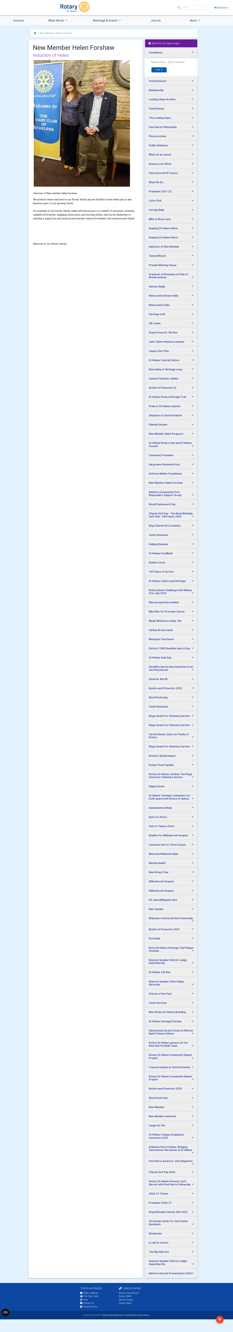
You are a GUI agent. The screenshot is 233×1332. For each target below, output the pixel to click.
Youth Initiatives (158, 535)
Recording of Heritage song (165, 369)
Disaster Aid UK (158, 679)
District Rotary (126, 1299)
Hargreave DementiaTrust (164, 464)
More (193, 20)
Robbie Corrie (157, 562)
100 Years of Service (161, 571)
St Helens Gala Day (160, 657)
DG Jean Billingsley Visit (163, 899)
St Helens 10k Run (159, 972)
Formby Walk (156, 209)
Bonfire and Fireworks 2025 (165, 1088)
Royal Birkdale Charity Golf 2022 (168, 1212)
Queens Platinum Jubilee (163, 378)
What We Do (156, 182)
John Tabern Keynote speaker (166, 341)
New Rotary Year (159, 872)
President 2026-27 (160, 1202)
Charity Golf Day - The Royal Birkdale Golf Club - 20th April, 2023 (171, 515)
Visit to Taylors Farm (161, 826)
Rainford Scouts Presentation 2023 (170, 1273)
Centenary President (161, 455)
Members (222, 7)
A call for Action (158, 1242)
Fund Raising (156, 108)
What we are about (160, 154)
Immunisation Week (160, 807)
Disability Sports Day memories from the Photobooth (171, 668)
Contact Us (88, 1303)
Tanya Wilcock (157, 255)
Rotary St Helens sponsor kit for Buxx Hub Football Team (168, 1044)
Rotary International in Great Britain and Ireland (125, 1315)
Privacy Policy (90, 1306)
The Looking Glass (160, 117)
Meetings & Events (105, 20)
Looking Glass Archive (162, 99)
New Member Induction (162, 1116)
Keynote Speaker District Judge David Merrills (168, 961)
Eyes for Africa (158, 817)
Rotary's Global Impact (162, 755)
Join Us (156, 20)
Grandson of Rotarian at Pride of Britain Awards (168, 276)
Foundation (155, 52)
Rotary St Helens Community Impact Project (170, 1056)
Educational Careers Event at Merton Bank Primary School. (171, 1032)
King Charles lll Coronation (165, 525)
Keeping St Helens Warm (163, 228)
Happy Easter (157, 786)
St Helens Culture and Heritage (167, 581)
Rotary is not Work (160, 163)
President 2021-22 (160, 191)
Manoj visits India (159, 305)
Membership (156, 90)
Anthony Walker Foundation (165, 473)
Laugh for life (157, 1125)
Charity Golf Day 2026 (162, 1172)
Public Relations (158, 145)
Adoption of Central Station (165, 415)
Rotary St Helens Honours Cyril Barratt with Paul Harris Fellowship (170, 1183)
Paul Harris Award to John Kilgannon (171, 1161)
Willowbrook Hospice (161, 881)
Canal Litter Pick (159, 351)
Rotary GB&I (125, 1296)
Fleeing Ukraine (158, 424)
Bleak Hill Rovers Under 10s (165, 620)
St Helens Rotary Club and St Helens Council (170, 444)
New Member (156, 1107)
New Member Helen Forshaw (166, 482)
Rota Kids (154, 938)
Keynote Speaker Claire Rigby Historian (166, 983)
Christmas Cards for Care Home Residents (168, 1223)
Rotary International (129, 1293)
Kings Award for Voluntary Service (169, 715)
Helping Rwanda (158, 544)
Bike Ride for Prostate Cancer (167, 611)
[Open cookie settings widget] (5, 1312)
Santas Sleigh (157, 286)
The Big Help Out (159, 1251)
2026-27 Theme (158, 1193)
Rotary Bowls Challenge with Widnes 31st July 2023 (170, 592)
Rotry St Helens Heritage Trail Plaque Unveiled (171, 949)
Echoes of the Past (160, 993)
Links (85, 1299)
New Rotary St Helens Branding (167, 1012)
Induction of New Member (164, 246)
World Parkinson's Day (162, 504)
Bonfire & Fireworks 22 (162, 387)
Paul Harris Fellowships (163, 127)
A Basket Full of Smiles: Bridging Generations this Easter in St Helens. (171, 1148)
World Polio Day (158, 697)
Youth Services (158, 1002)
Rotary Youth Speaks (161, 765)
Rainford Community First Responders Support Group (165, 494)
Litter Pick (155, 200)
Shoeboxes (155, 1233)
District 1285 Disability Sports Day (169, 648)
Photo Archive (157, 136)
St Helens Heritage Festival (165, 1021)
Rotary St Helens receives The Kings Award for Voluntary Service (170, 776)
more (158, 70)
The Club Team (91, 1296)
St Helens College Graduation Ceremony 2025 (166, 1136)
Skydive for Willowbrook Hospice (168, 835)
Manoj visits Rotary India (163, 295)
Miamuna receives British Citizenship (171, 918)
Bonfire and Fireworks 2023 (165, 688)
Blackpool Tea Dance (161, 639)
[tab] (171, 52)
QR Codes (155, 323)
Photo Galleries (90, 1293)
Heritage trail (157, 314)
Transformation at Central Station (169, 1067)
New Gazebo (156, 909)
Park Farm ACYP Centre (163, 173)
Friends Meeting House (162, 265)
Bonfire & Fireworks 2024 (164, 929)
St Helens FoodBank (161, 553)
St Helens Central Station (164, 360)
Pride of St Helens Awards (164, 406)
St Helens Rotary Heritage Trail (167, 396)
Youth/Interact (157, 81)
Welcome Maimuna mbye (163, 853)
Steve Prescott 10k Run (163, 332)
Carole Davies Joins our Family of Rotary (169, 736)
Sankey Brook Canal (161, 630)
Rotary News (125, 1303)
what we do (56, 20)
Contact (18, 20)
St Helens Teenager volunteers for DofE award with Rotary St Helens (169, 797)
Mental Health (157, 863)
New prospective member (164, 602)
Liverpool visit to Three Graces (167, 844)
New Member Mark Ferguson (166, 433)
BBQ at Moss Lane (160, 219)
